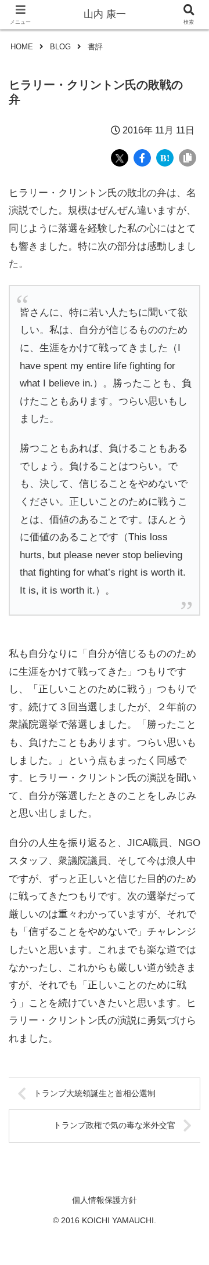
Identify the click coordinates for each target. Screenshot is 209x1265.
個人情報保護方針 (104, 1200)
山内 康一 (105, 14)
